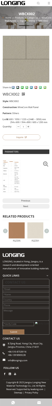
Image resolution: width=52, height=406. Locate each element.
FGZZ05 (17, 240)
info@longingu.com (18, 360)
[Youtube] (15, 374)
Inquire (19, 137)
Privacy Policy (31, 392)
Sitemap (18, 392)
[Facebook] (5, 374)
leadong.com (37, 389)
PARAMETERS (12, 151)
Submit (13, 331)
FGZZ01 (35, 240)
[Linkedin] (10, 374)
